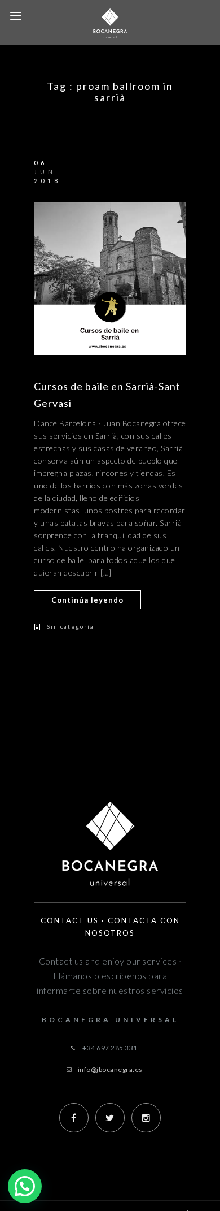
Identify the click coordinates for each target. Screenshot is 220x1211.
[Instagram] (146, 1118)
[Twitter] (110, 1118)
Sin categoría (70, 626)
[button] (25, 1186)
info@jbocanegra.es (110, 1069)
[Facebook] (74, 1118)
